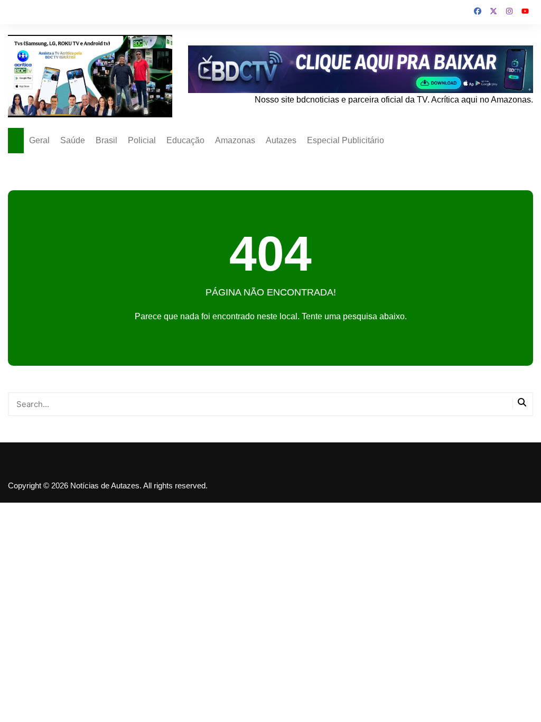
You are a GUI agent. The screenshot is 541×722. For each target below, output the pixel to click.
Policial (142, 140)
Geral (39, 140)
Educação (185, 140)
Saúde (72, 140)
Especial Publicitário (345, 140)
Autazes (281, 140)
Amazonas (235, 140)
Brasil (106, 140)
